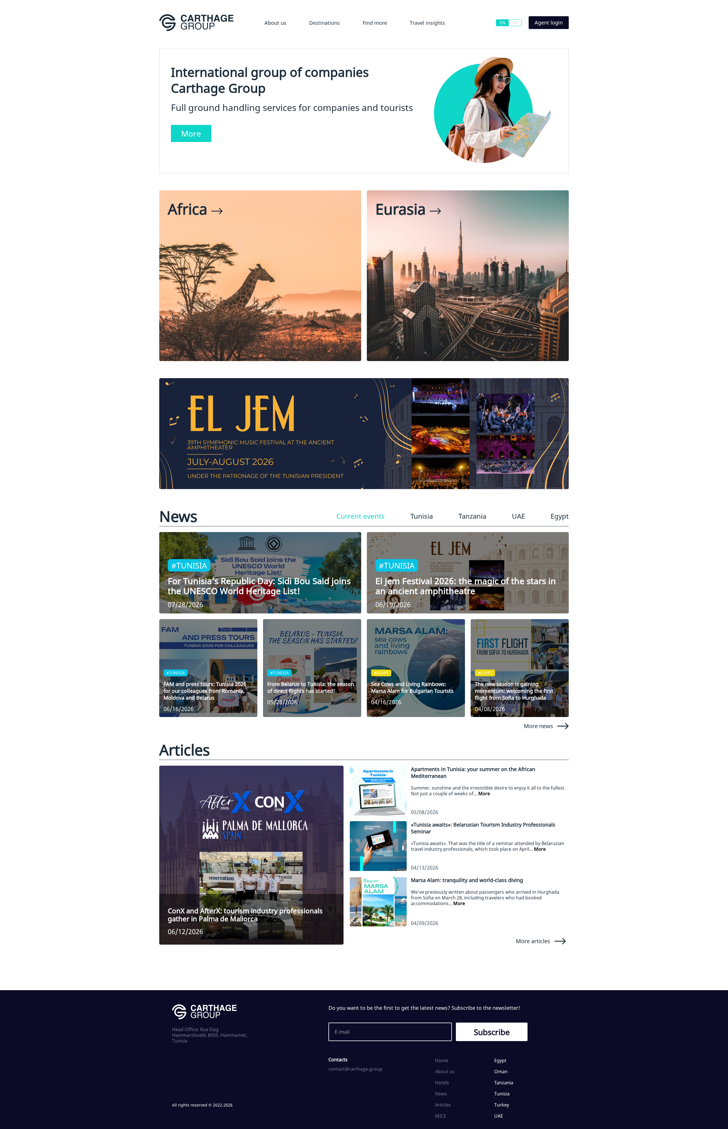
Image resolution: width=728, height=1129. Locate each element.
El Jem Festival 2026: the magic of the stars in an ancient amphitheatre (465, 586)
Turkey (501, 1105)
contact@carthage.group (355, 1069)
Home (441, 1060)
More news (538, 726)
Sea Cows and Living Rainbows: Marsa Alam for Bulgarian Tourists (412, 687)
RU (515, 22)
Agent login (549, 22)
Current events (360, 516)
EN (502, 22)
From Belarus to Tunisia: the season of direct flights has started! (310, 687)
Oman (501, 1071)
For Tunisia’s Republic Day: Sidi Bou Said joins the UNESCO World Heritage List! (259, 586)
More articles (533, 941)
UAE (518, 516)
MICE (440, 1116)
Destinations (324, 22)
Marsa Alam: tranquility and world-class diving (467, 880)
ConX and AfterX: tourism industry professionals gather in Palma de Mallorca (245, 914)
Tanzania (472, 516)
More (191, 133)
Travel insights (427, 22)
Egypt (306, 38)
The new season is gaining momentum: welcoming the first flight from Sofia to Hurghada (514, 691)
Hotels (364, 38)
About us (275, 22)
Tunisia (421, 516)
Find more (375, 22)
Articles (443, 1105)
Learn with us (414, 38)
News (441, 1094)
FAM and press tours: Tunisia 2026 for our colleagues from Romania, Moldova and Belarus (205, 691)
